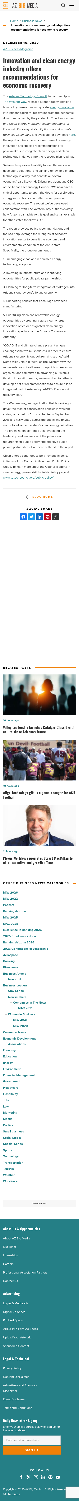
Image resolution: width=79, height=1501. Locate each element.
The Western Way (14, 102)
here (72, 134)
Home (14, 21)
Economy (9, 1050)
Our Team (9, 1247)
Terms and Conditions (17, 1408)
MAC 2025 (10, 924)
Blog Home (42, 497)
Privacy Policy (12, 1368)
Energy (8, 1063)
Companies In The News (30, 1002)
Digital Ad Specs (14, 1312)
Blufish (16, 1494)
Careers (8, 1264)
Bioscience (10, 967)
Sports (7, 1150)
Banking (9, 961)
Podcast (8, 905)
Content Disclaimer (16, 1377)
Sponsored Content (16, 1346)
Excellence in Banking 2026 (22, 930)
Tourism (8, 1169)
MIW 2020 (20, 1026)
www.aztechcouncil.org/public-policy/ (28, 477)
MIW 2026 (10, 892)
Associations (17, 1044)
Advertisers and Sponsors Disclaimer (20, 1388)
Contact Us (10, 1281)
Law (6, 1106)
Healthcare (10, 1087)
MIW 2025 (10, 917)
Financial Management (19, 1075)
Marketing (10, 1112)
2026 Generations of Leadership (25, 948)
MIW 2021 (20, 1019)
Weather (9, 1175)
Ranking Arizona (14, 911)
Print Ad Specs (13, 1320)
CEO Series (16, 991)
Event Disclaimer (14, 1399)
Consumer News (14, 1032)
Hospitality (10, 1094)
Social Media (12, 1138)
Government (11, 1081)
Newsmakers (17, 997)
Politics (8, 1125)
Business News (32, 21)
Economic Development (19, 1038)
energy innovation (62, 107)
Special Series (13, 1144)
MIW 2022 (10, 898)
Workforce (10, 1181)
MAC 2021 (25, 1008)
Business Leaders (15, 985)
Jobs (6, 1100)
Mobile (7, 1119)
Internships (10, 1255)
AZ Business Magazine (18, 49)
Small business (13, 1131)
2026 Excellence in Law (19, 936)
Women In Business (21, 1014)
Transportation (13, 1162)
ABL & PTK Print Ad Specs (20, 1329)
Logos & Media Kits (16, 1303)
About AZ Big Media (16, 1238)
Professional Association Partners (25, 1272)
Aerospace (10, 955)
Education (10, 1056)
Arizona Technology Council (28, 96)
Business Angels (14, 973)
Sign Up (32, 1450)
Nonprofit (14, 979)
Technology (11, 1156)
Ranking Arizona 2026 (18, 942)
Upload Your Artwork (17, 1337)
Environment (12, 1069)
